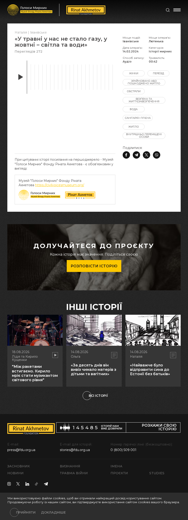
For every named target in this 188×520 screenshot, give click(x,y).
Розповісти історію (94, 266)
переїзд (158, 73)
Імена (116, 466)
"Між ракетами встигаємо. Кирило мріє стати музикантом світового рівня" (35, 373)
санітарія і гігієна (138, 118)
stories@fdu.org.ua (75, 450)
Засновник (18, 466)
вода (134, 109)
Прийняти (26, 512)
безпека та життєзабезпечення (144, 100)
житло (133, 126)
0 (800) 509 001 (123, 450)
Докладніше (53, 512)
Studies (156, 473)
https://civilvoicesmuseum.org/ (59, 185)
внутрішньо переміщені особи (144, 135)
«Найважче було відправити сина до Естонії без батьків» (150, 369)
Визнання (70, 466)
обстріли (134, 91)
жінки (133, 73)
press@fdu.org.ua (21, 450)
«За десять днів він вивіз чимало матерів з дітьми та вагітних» (93, 369)
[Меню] (177, 9)
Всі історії (98, 396)
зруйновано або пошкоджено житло (144, 82)
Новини (15, 473)
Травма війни (74, 473)
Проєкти (119, 473)
